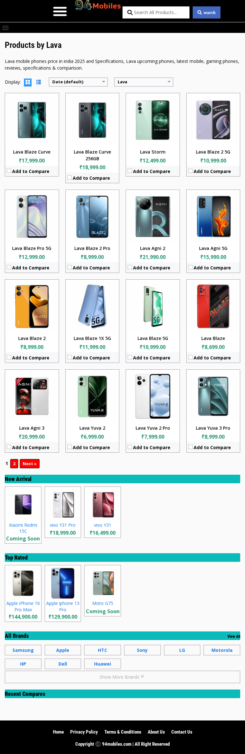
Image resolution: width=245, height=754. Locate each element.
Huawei (102, 664)
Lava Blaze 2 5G (213, 152)
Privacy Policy (84, 732)
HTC (102, 650)
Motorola (222, 650)
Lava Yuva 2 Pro (153, 428)
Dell (62, 664)
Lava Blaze (213, 338)
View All (233, 636)
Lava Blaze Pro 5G (31, 248)
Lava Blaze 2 (32, 338)
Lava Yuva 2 (92, 428)
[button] (60, 11)
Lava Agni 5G (213, 248)
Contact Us (181, 732)
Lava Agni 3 (31, 428)
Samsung (23, 650)
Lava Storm (153, 152)
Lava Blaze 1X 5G (92, 338)
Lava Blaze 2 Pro (92, 248)
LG (182, 650)
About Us (156, 732)
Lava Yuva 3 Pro (213, 428)
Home (58, 732)
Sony (142, 650)
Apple (62, 650)
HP (23, 664)
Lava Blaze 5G (152, 338)
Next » (30, 463)
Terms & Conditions (122, 732)
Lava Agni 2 (152, 248)
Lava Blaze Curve (31, 152)
